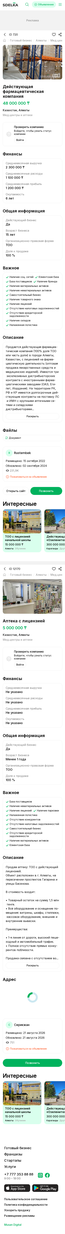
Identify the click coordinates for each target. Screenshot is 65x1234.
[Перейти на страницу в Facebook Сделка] (47, 1176)
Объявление (46, 4)
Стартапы (12, 1160)
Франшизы (13, 1154)
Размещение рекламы (19, 1215)
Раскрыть (33, 416)
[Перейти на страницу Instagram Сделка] (40, 1176)
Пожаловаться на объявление (28, 476)
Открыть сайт (15, 491)
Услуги (10, 1167)
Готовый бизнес (18, 1148)
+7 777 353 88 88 (18, 1174)
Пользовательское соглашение (25, 1199)
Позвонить (46, 491)
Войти (20, 139)
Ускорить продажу (17, 1210)
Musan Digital (12, 1224)
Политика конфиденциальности (25, 1204)
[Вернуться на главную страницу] (4, 40)
